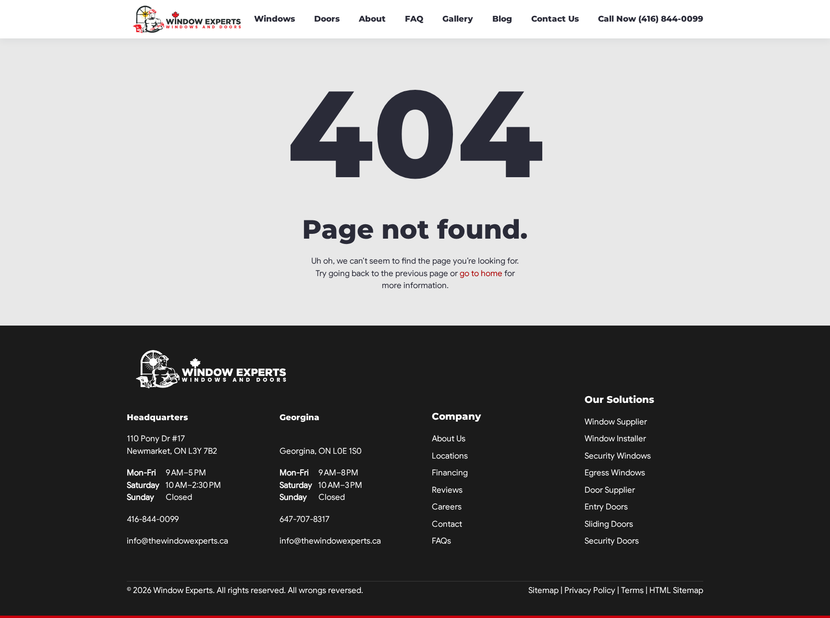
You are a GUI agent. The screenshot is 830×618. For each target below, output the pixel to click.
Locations (450, 456)
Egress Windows (615, 473)
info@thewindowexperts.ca (177, 541)
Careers (447, 507)
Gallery (457, 19)
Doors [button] (327, 19)
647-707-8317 (305, 519)
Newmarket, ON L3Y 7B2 (172, 451)
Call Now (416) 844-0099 (650, 19)
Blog (502, 19)
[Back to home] (187, 19)
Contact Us (555, 19)
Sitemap (543, 590)
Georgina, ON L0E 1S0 (321, 451)
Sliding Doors (609, 524)
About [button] (372, 19)
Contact (447, 524)
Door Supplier (610, 490)
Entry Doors (606, 507)
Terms (632, 590)
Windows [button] (274, 19)
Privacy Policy (589, 590)
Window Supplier (616, 422)
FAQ (414, 19)
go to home (481, 273)
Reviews (447, 490)
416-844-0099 (153, 519)
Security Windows (618, 456)
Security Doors (612, 541)
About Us (448, 439)
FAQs (441, 541)
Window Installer (615, 439)
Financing (450, 473)
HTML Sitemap (676, 590)
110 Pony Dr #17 (156, 439)
